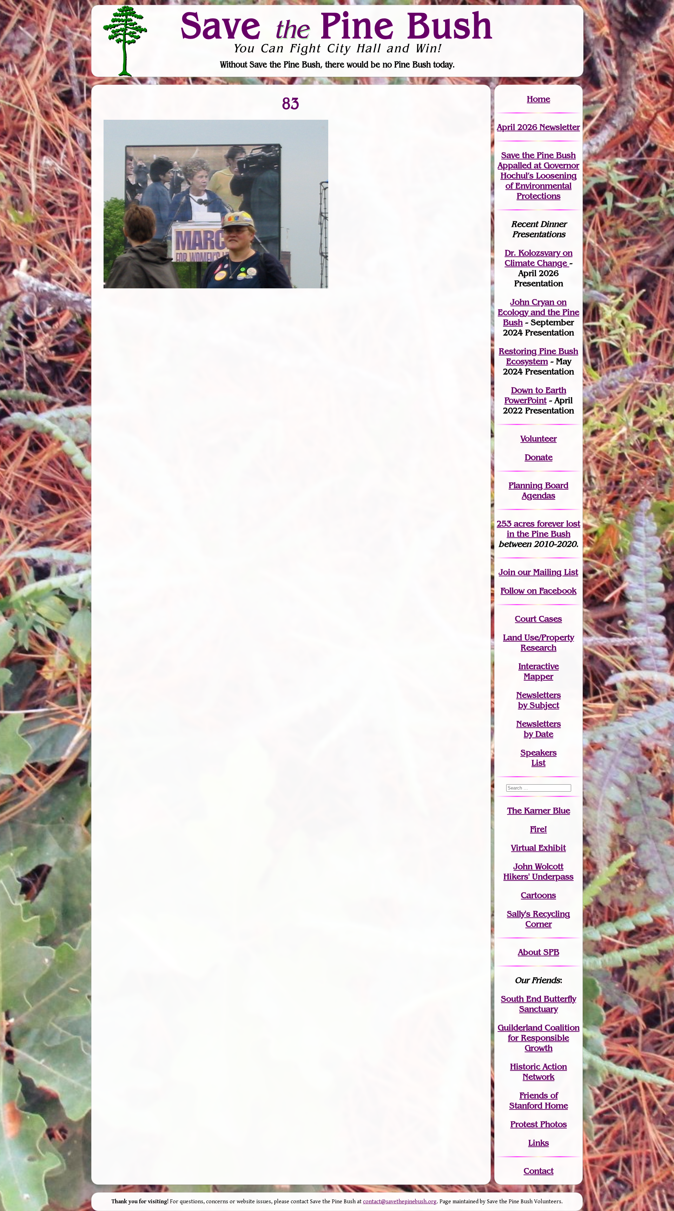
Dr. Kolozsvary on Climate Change (539, 258)
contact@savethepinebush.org (400, 1201)
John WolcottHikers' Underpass (538, 871)
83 (291, 102)
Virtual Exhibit (538, 848)
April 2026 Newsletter (538, 127)
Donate (539, 457)
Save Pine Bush (337, 25)
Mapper (538, 676)
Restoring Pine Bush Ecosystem (538, 356)
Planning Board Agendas (538, 490)
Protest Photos (538, 1124)
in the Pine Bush (544, 528)
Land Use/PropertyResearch (538, 642)
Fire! (538, 829)
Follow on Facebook (538, 590)
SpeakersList (539, 757)
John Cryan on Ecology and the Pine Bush (538, 312)
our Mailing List (546, 572)
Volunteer (539, 438)
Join (507, 572)
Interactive (538, 666)
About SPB (538, 952)
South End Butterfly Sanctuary (538, 1004)
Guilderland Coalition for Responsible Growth (539, 1037)
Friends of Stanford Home (538, 1100)
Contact (539, 1171)
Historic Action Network (538, 1071)
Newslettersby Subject (538, 700)
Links (538, 1143)
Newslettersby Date (538, 729)
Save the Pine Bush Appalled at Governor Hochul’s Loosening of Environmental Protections (538, 175)
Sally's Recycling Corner (538, 919)
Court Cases (538, 619)
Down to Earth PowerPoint (535, 395)
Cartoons (538, 895)
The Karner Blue (538, 810)
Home (538, 99)
